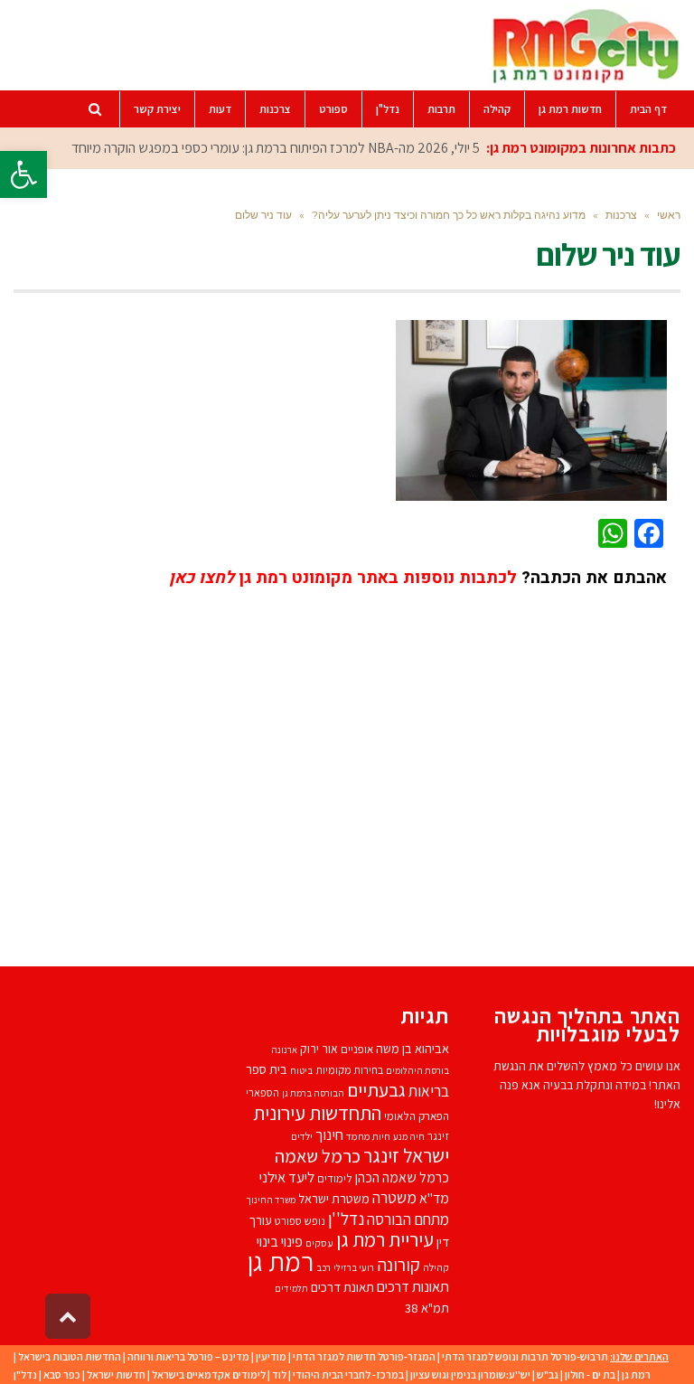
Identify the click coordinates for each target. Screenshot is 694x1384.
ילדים (302, 1136)
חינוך (329, 1134)
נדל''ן (346, 1218)
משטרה (394, 1197)
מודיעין (271, 1356)
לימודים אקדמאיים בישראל (209, 1374)
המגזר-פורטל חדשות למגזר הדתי (364, 1356)
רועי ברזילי (353, 1267)
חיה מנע (409, 1136)
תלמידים (291, 1288)
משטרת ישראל (334, 1198)
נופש (315, 1221)
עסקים (319, 1242)
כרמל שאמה (318, 1156)
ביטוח (301, 1070)
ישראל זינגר (406, 1155)
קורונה (398, 1264)
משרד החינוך (270, 1199)
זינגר (438, 1136)
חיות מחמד (368, 1136)
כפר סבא (61, 1374)
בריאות (428, 1091)
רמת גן (281, 1261)
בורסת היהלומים (417, 1070)
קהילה (436, 1267)
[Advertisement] (374, 763)
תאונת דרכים (342, 1286)
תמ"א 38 (427, 1307)
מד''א (434, 1198)
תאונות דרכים (413, 1286)
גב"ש (547, 1374)
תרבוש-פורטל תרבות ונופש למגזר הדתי (525, 1356)
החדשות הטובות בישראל (69, 1356)
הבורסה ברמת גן (313, 1093)
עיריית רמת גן (385, 1239)
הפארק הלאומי (416, 1116)
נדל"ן (25, 1374)
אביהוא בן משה (412, 1048)
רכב (323, 1267)
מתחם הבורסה (408, 1219)
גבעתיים (376, 1090)
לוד (279, 1374)
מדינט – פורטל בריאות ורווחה (188, 1356)
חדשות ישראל (116, 1374)
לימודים (334, 1178)
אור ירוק (319, 1048)
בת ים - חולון (590, 1374)
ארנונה (284, 1049)
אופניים (357, 1049)
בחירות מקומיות (349, 1070)
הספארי (262, 1092)
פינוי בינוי (280, 1241)
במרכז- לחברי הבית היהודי (348, 1374)
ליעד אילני (286, 1177)
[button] (23, 174)
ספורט (288, 1221)
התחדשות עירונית (317, 1112)
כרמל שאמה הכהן (402, 1177)
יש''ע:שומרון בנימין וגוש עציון (470, 1374)
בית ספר (266, 1069)
